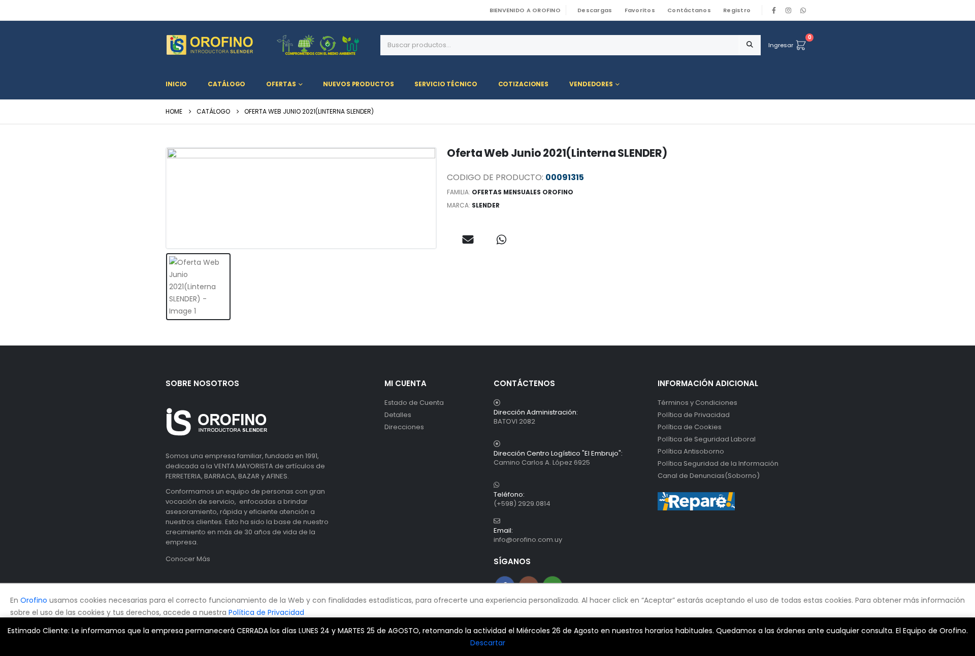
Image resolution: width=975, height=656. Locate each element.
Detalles (397, 415)
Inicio (176, 84)
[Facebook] (774, 10)
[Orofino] (269, 44)
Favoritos (640, 10)
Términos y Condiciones (697, 402)
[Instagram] (788, 10)
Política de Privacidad (694, 415)
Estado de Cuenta (414, 402)
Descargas (594, 10)
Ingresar (780, 45)
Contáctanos (689, 10)
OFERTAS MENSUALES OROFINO (522, 192)
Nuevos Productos (358, 84)
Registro (737, 10)
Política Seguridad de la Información (718, 463)
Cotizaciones (523, 84)
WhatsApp (802, 10)
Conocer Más (188, 559)
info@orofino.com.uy (528, 539)
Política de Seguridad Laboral (707, 439)
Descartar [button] (487, 643)
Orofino (33, 600)
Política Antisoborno (691, 451)
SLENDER (486, 205)
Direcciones (404, 427)
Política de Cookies (690, 427)
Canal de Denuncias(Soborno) (709, 475)
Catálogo (226, 84)
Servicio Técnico (445, 84)
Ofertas (281, 84)
